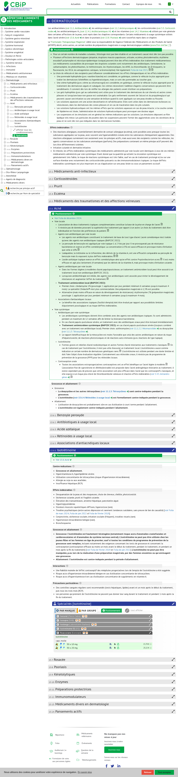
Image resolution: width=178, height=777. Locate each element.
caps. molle (61, 640)
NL (160, 4)
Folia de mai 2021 (139, 70)
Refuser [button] (147, 772)
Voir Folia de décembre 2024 (68, 218)
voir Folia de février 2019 (98, 549)
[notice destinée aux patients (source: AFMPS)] (63, 644)
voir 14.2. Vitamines (140, 31)
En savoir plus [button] (85, 772)
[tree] (20, 106)
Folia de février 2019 (99, 513)
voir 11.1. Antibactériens (77, 28)
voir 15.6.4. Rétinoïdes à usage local (92, 397)
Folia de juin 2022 (78, 513)
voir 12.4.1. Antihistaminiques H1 (96, 31)
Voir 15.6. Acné (62, 459)
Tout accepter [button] (164, 772)
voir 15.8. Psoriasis (109, 37)
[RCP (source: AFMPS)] (60, 644)
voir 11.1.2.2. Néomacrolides (143, 328)
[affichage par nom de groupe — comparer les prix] (57, 644)
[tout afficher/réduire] (150, 616)
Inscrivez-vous (114, 749)
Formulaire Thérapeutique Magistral (68, 41)
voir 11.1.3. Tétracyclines (73, 331)
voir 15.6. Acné (72, 37)
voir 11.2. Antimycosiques (122, 28)
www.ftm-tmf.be (159, 45)
